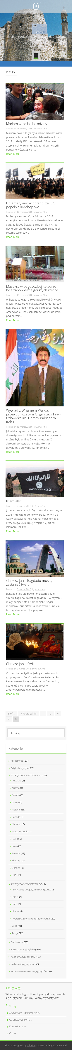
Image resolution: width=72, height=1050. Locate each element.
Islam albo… (15, 501)
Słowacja (16, 860)
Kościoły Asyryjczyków (23, 956)
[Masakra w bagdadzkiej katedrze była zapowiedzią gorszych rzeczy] (35, 264)
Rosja (15, 846)
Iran (14, 904)
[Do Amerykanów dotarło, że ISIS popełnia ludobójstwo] (35, 181)
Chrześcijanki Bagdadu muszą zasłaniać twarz (29, 583)
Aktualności (17, 760)
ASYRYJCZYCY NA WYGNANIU (26, 775)
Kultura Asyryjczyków (22, 964)
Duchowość (17, 942)
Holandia (17, 809)
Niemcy (16, 824)
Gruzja (15, 802)
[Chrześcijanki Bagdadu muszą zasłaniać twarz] (35, 558)
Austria (16, 788)
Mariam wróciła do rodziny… (28, 124)
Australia (16, 780)
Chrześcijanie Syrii (20, 664)
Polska (15, 838)
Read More (13, 154)
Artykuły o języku (20, 768)
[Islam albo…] (35, 479)
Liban (15, 911)
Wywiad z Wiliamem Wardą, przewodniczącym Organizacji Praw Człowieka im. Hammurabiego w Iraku (33, 416)
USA (14, 875)
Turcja (15, 933)
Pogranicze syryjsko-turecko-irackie (31, 918)
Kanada (16, 817)
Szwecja (16, 853)
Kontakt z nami (17, 1026)
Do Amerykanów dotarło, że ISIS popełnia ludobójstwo (30, 205)
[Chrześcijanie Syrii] (35, 641)
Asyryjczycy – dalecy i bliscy (24, 1013)
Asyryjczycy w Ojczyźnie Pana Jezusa (31, 889)
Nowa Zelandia (20, 831)
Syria (14, 925)
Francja (16, 795)
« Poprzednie (28, 713)
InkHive (31, 1045)
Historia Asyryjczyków (23, 949)
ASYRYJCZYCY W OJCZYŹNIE (25, 884)
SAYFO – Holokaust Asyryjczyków (29, 971)
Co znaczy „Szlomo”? (20, 1019)
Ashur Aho (41, 128)
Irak (14, 896)
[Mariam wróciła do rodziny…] (35, 101)
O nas (12, 1033)
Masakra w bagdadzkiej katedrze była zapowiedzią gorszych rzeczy (32, 289)
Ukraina (16, 867)
